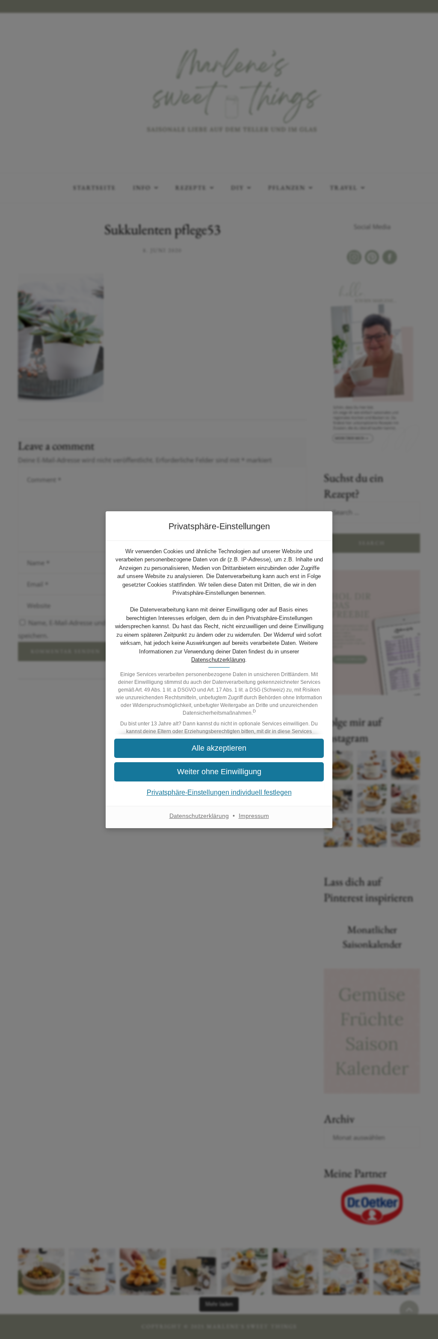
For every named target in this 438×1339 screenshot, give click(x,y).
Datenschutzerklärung (218, 659)
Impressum (254, 815)
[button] (219, 771)
